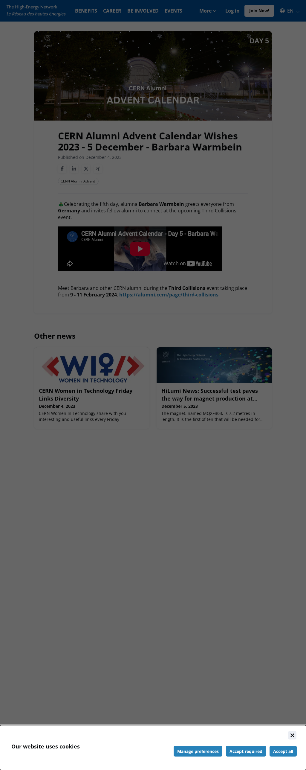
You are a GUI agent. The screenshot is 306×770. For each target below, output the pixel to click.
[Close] (292, 735)
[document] (153, 747)
